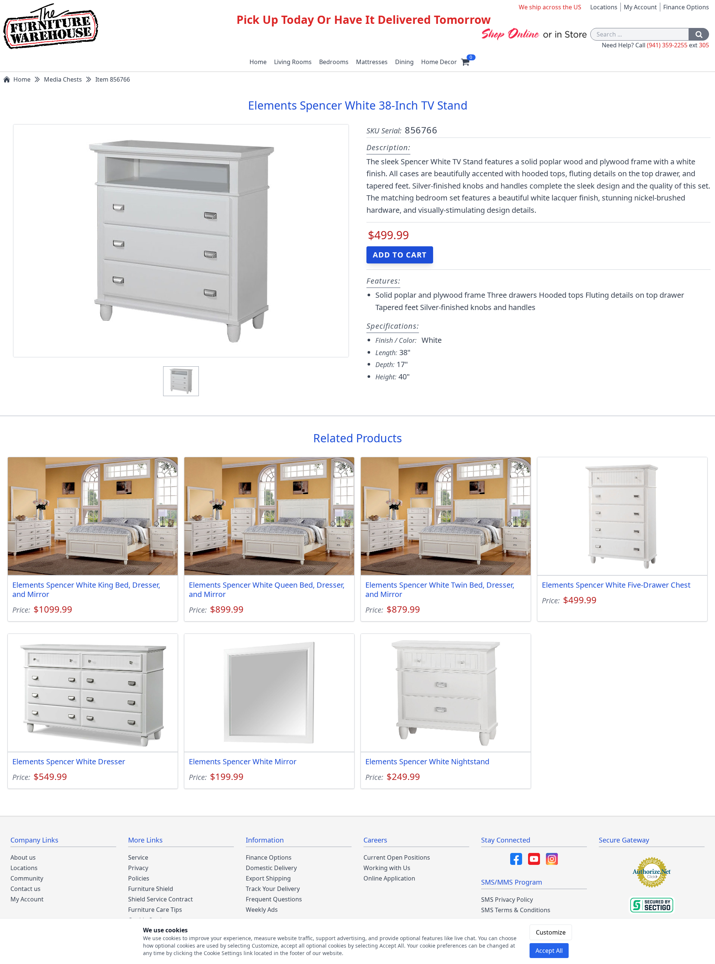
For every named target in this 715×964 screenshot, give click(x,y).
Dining (404, 62)
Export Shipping (268, 878)
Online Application (389, 878)
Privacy (138, 868)
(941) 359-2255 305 (678, 45)
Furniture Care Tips (155, 909)
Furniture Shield (150, 889)
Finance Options (686, 7)
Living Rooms (293, 62)
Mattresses (372, 62)
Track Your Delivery (273, 889)
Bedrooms (334, 62)
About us (23, 857)
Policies (138, 878)
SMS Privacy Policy (507, 899)
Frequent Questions (274, 899)
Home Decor (439, 62)
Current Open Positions (396, 857)
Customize (551, 932)
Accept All (549, 950)
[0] (465, 62)
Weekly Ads (262, 909)
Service (138, 857)
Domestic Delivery (271, 868)
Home (258, 62)
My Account (640, 7)
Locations (603, 7)
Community (26, 878)
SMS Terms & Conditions (515, 910)
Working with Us (386, 868)
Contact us (25, 889)
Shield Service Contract (160, 899)
